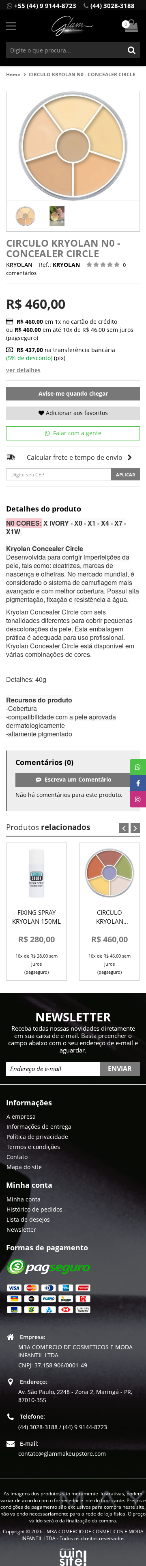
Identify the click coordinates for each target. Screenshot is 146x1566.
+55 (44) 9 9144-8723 (45, 6)
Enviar (120, 1068)
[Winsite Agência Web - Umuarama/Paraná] (73, 1555)
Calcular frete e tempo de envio (75, 457)
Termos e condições (33, 1147)
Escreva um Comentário (76, 779)
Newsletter (21, 1229)
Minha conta (23, 1199)
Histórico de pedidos (34, 1209)
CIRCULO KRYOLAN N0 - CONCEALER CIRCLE (82, 74)
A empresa (21, 1116)
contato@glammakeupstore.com (62, 1453)
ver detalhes (23, 370)
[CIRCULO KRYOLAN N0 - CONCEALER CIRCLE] (25, 216)
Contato (17, 1157)
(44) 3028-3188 (112, 6)
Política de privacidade (37, 1136)
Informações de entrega (38, 1126)
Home (13, 74)
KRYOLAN (19, 264)
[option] (25, 216)
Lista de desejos (28, 1219)
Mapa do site (24, 1167)
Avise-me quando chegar (73, 393)
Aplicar (125, 475)
